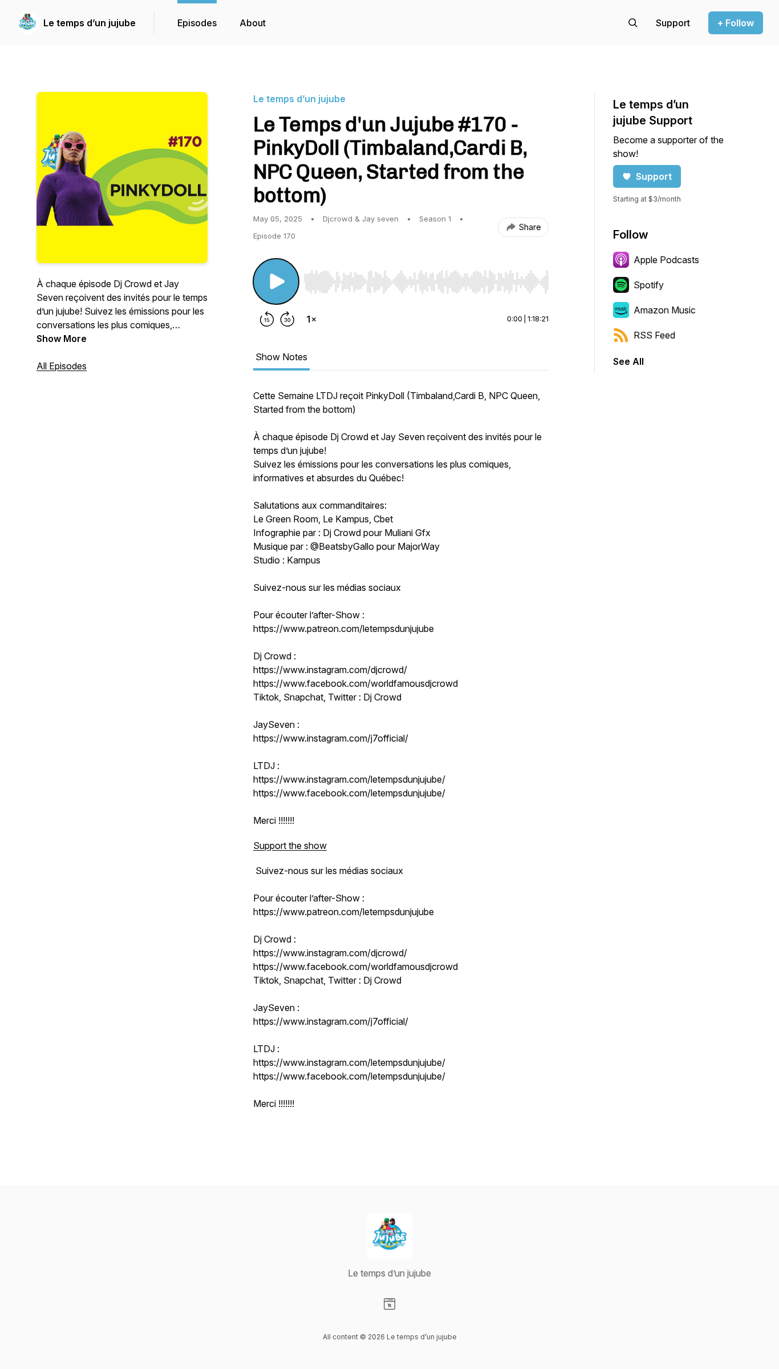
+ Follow (735, 23)
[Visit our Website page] (389, 1304)
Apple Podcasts (666, 259)
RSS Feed (654, 335)
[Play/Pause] (276, 281)
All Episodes (61, 366)
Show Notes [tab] (281, 357)
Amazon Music (665, 310)
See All (628, 361)
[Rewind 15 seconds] (267, 319)
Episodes (197, 23)
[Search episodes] (633, 23)
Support (654, 176)
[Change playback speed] (311, 319)
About (253, 23)
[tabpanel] (401, 755)
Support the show (290, 845)
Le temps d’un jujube (89, 23)
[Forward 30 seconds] (287, 319)
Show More (61, 338)
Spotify (649, 285)
